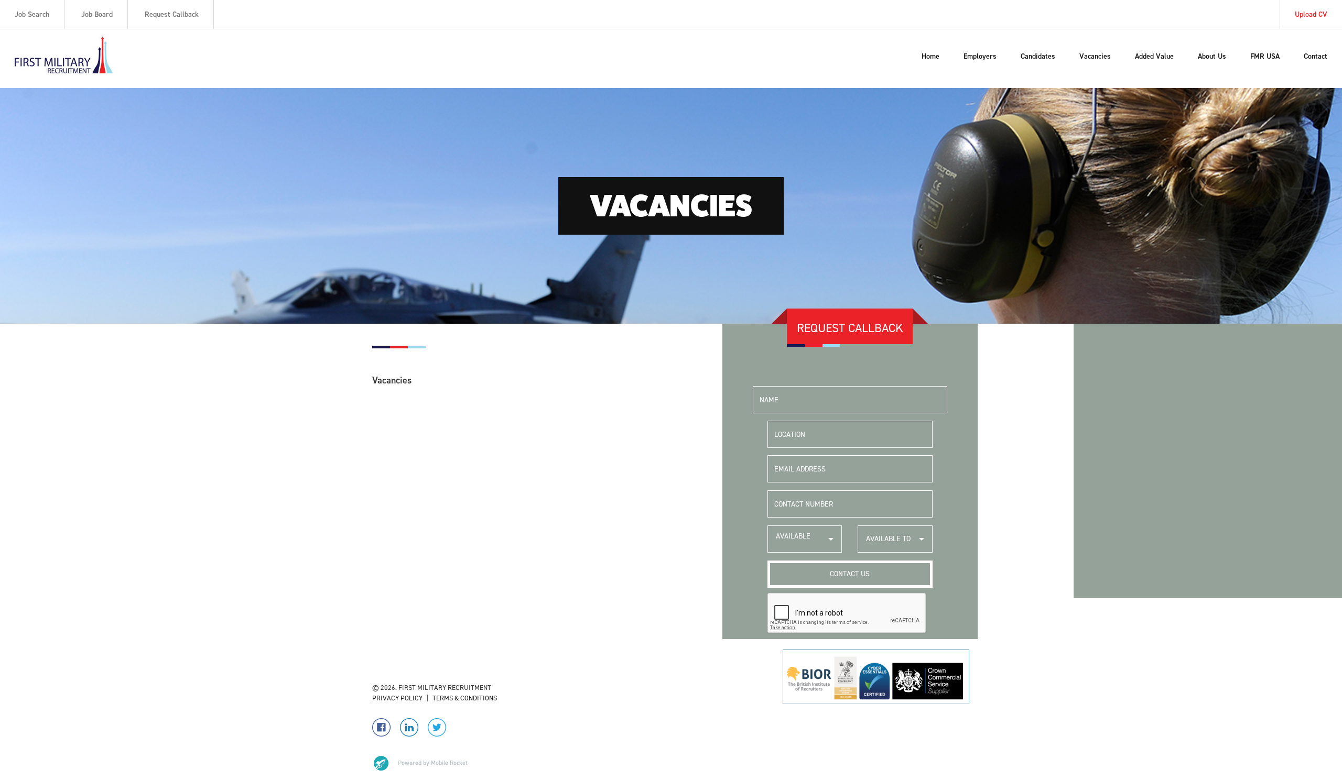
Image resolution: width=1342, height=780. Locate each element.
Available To (888, 539)
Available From (793, 542)
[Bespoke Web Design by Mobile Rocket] (420, 763)
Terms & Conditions (464, 698)
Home (930, 56)
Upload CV (1311, 14)
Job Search (32, 14)
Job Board (97, 14)
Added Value (1154, 56)
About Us (1212, 56)
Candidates (1038, 56)
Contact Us (850, 574)
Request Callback (172, 14)
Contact (1315, 56)
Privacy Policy (397, 698)
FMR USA (1265, 56)
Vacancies (1095, 56)
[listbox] (804, 539)
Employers (980, 56)
